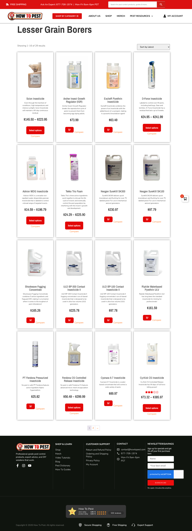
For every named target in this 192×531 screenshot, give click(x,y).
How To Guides (63, 469)
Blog (57, 461)
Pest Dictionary (62, 465)
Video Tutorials (62, 457)
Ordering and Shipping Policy (97, 455)
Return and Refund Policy (98, 449)
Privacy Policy (93, 460)
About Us (94, 16)
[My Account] (164, 16)
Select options (35, 130)
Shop (108, 16)
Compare (35, 136)
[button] (69, 130)
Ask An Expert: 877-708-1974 (56, 4)
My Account (175, 16)
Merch (121, 16)
